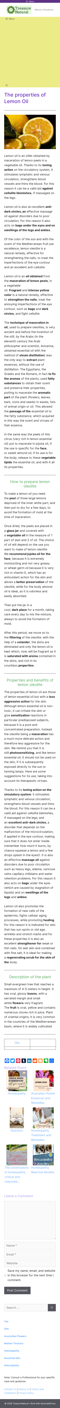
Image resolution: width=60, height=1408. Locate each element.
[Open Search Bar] (6, 85)
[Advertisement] (30, 52)
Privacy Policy (26, 1393)
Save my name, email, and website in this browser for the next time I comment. (31, 1275)
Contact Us (10, 1389)
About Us (24, 1389)
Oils (17, 1042)
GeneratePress (48, 1403)
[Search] (52, 1307)
